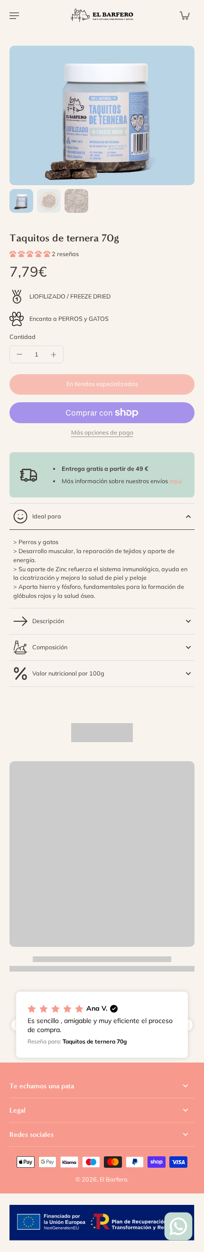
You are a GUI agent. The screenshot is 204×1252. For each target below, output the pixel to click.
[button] (102, 384)
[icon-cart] (184, 15)
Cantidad (22, 336)
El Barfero (113, 1179)
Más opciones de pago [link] (102, 432)
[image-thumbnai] (21, 201)
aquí (175, 481)
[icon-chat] (178, 1226)
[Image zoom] (102, 115)
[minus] (19, 354)
